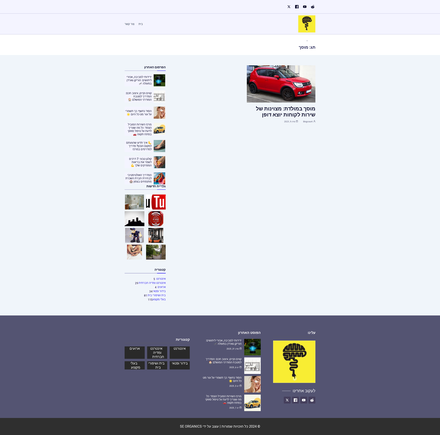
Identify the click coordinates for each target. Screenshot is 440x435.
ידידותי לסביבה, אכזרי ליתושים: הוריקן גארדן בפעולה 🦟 (139, 80)
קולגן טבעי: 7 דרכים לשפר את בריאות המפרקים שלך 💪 (140, 162)
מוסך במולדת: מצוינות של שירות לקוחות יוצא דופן (285, 112)
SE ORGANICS (191, 426)
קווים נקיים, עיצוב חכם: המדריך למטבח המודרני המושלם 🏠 (138, 96)
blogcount (308, 121)
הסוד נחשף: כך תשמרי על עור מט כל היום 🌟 (138, 112)
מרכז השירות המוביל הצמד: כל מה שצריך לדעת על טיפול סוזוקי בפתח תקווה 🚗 (140, 129)
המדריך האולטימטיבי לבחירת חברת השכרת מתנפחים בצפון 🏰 (138, 178)
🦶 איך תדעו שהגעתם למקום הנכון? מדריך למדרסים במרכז (139, 146)
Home (310, 41)
